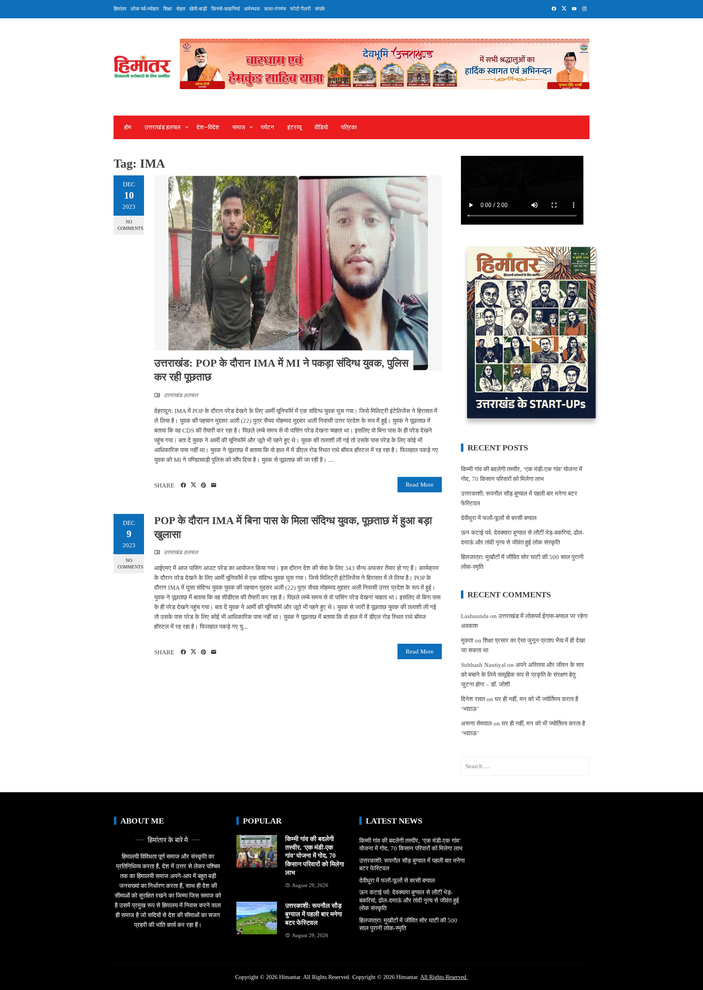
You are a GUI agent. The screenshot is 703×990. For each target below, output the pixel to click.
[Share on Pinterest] (204, 485)
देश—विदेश (207, 127)
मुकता (467, 640)
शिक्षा (167, 9)
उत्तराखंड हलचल (162, 127)
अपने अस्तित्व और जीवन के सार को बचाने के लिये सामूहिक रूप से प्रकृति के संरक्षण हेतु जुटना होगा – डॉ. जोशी (522, 675)
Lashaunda (475, 616)
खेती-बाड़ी (198, 9)
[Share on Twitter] (193, 485)
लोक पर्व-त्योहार (145, 9)
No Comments (130, 224)
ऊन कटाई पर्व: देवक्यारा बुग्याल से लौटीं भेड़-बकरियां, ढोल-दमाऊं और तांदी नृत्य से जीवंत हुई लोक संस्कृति (409, 900)
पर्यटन (267, 127)
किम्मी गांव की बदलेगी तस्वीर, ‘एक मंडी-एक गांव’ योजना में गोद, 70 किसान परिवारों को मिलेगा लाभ (314, 855)
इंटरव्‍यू (294, 127)
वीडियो (321, 127)
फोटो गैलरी (300, 9)
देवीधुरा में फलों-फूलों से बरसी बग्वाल (499, 518)
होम (127, 127)
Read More (420, 484)
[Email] (214, 485)
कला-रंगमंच (275, 9)
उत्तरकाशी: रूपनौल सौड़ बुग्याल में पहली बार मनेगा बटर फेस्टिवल (313, 914)
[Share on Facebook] (183, 485)
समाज (238, 127)
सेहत (180, 9)
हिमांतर (120, 9)
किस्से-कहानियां (225, 9)
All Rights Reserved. (444, 977)
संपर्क (320, 9)
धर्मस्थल (252, 9)
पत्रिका (349, 127)
